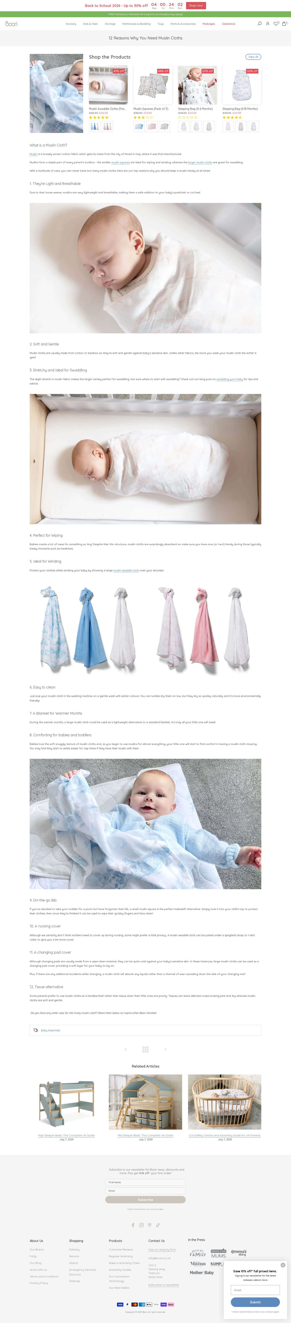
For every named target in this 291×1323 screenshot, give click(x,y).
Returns (74, 1256)
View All (253, 57)
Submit (255, 1302)
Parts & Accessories (183, 23)
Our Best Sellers (119, 1288)
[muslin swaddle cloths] (145, 268)
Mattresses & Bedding (136, 23)
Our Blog (35, 1263)
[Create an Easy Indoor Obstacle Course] (126, 1050)
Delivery (74, 1249)
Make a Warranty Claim (124, 1263)
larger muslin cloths (200, 162)
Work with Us (38, 1269)
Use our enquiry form (162, 1249)
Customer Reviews (121, 1249)
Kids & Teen (90, 23)
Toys (161, 23)
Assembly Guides (120, 1269)
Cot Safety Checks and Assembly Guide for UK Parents (225, 1135)
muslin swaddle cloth (126, 570)
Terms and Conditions (44, 1276)
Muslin (33, 154)
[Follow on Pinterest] (149, 1225)
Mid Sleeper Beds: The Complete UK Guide (145, 1135)
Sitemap (74, 1281)
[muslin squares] (145, 824)
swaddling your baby (230, 379)
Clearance (228, 23)
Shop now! (196, 5)
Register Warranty (121, 1256)
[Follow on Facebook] (133, 1225)
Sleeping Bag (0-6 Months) (195, 109)
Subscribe (145, 1200)
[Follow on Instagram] (141, 1225)
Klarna (73, 1263)
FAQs (33, 1256)
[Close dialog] (283, 1265)
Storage (110, 23)
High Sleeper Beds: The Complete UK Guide (66, 1135)
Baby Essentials (50, 1030)
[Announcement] (145, 14)
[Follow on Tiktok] (158, 1225)
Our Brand (36, 1249)
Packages (209, 23)
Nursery (71, 23)
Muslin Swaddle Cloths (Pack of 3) (111, 109)
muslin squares (120, 162)
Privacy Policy (39, 1283)
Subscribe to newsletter (163, 1285)
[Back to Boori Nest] (145, 1050)
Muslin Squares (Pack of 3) (151, 109)
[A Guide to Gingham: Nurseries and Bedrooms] (165, 1050)
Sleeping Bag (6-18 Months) (240, 109)
